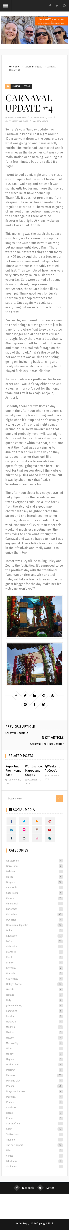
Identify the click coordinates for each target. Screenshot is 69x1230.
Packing (33, 1069)
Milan (33, 1048)
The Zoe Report (33, 1145)
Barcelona (33, 866)
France (33, 962)
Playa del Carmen (33, 1091)
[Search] (59, 798)
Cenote (33, 898)
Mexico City (33, 1043)
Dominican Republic (33, 925)
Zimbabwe (33, 1166)
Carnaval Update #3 (17, 733)
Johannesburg (33, 1005)
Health (33, 989)
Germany (33, 968)
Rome (33, 1118)
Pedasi (39, 66)
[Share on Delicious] (44, 705)
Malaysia (33, 1021)
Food (33, 957)
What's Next (33, 1161)
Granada (33, 973)
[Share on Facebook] (16, 696)
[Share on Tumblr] (34, 705)
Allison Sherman (17, 117)
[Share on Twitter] (25, 696)
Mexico (33, 1037)
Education (33, 935)
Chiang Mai (33, 903)
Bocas (33, 876)
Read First (33, 1107)
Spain (33, 1128)
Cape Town (33, 892)
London (33, 1016)
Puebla (33, 1102)
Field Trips (33, 946)
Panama (28, 66)
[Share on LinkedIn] (34, 696)
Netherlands (33, 1064)
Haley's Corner (33, 984)
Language (33, 1010)
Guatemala (33, 978)
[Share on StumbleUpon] (53, 696)
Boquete (33, 882)
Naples (33, 1059)
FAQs (33, 941)
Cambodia (33, 887)
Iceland (33, 994)
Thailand (33, 1139)
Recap (33, 1112)
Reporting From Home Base (13, 771)
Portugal (33, 1096)
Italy (33, 1000)
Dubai (33, 930)
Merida (33, 1032)
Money (33, 1053)
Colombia (33, 914)
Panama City (33, 1080)
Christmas (33, 909)
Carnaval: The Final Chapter (47, 744)
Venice (33, 1155)
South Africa (33, 1123)
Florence (33, 951)
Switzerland (33, 1134)
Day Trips (33, 919)
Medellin (33, 1027)
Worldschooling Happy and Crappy (36, 771)
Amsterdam (33, 860)
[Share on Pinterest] (44, 696)
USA (33, 1150)
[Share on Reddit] (25, 705)
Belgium (33, 871)
